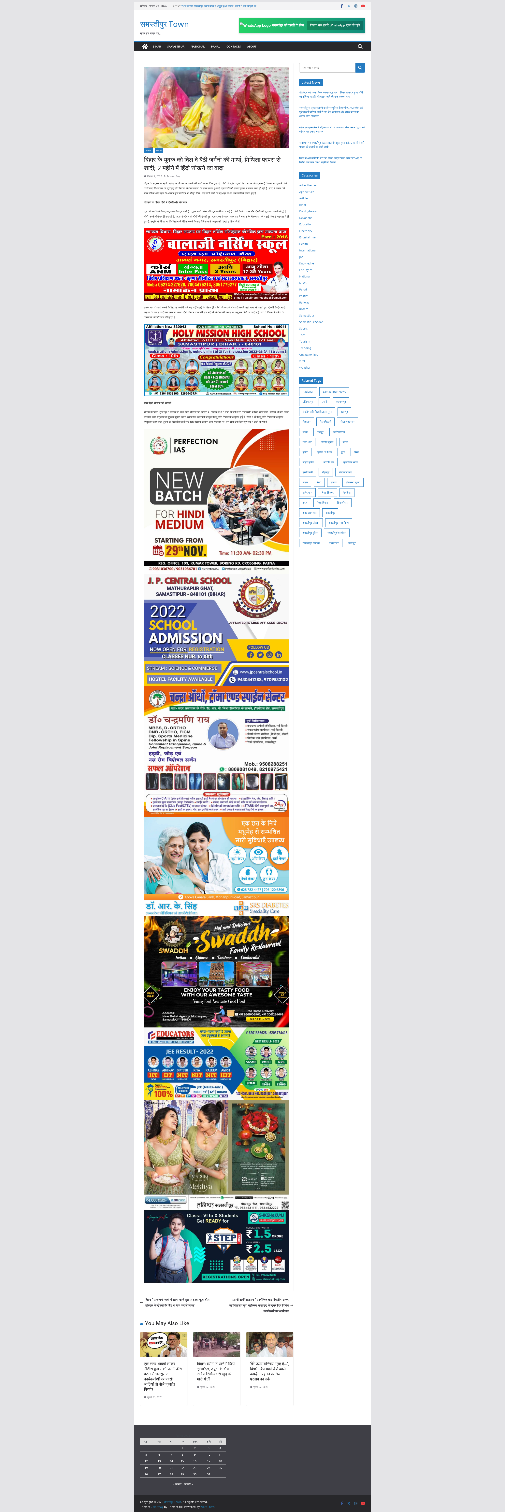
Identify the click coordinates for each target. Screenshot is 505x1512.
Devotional (306, 218)
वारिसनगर (307, 492)
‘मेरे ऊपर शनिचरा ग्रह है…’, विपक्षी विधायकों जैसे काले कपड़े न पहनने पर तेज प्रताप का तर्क (269, 1371)
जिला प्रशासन (347, 422)
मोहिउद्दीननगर (345, 472)
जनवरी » (188, 1484)
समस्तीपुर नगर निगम (339, 523)
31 (208, 1474)
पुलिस (305, 452)
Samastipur (175, 46)
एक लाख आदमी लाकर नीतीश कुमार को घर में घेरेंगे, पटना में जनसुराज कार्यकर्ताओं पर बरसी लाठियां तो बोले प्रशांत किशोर (163, 1376)
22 (182, 1468)
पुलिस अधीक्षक (324, 452)
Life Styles (305, 270)
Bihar (157, 46)
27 (159, 1474)
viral (302, 361)
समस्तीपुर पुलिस (310, 533)
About (251, 46)
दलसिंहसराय (339, 432)
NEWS (159, 150)
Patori (303, 289)
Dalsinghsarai (308, 211)
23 (194, 1468)
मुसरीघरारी (308, 472)
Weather (304, 367)
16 (194, 1461)
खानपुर (344, 412)
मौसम (305, 482)
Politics (304, 296)
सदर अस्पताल (309, 513)
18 (220, 1461)
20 (159, 1468)
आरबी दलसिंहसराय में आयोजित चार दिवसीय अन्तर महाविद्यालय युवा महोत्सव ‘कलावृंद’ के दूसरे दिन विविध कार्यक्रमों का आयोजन (259, 1305)
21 (171, 1468)
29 (182, 1474)
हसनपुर (352, 543)
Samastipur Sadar (311, 322)
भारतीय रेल (328, 462)
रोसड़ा (334, 482)
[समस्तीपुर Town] (145, 46)
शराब (305, 502)
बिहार (356, 452)
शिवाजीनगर (342, 502)
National (198, 46)
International (307, 250)
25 (220, 1468)
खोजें (360, 68)
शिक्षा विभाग (322, 502)
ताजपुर (320, 432)
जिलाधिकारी (325, 422)
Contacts (233, 46)
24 (208, 1468)
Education (305, 224)
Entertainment (308, 237)
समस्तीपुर (330, 513)
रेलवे (319, 482)
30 (194, 1474)
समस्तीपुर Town (164, 23)
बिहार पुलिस (308, 462)
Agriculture (306, 192)
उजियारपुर (308, 401)
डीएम (305, 432)
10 (208, 1454)
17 (208, 1461)
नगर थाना (307, 442)
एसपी (324, 401)
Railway (304, 302)
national (308, 391)
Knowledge (306, 263)
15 (182, 1461)
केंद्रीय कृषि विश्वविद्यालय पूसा (317, 412)
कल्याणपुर (341, 401)
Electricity (305, 231)
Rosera (303, 309)
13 (159, 1461)
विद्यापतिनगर (328, 492)
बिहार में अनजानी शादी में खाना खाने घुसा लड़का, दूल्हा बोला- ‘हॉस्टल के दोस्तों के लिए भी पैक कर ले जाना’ (178, 1302)
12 (146, 1461)
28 (171, 1474)
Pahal (215, 46)
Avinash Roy (173, 176)
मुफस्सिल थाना (350, 462)
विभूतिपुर (347, 492)
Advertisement (309, 185)
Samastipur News (334, 391)
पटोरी (345, 442)
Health (303, 244)
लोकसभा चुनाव (353, 482)
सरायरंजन (334, 543)
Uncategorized (308, 354)
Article (303, 198)
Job (301, 257)
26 (146, 1474)
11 (220, 1454)
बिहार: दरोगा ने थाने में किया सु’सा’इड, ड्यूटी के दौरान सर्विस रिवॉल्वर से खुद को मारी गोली (216, 1371)
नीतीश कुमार (327, 442)
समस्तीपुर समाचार (311, 543)
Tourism (304, 341)
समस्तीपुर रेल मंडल (336, 533)
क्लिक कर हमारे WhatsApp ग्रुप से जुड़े (335, 25)
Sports (303, 328)
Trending (305, 348)
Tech (302, 335)
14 (171, 1461)
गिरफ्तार (306, 422)
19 (146, 1468)
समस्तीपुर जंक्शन (311, 523)
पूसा (343, 452)
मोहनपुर (325, 472)
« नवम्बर (177, 1484)
